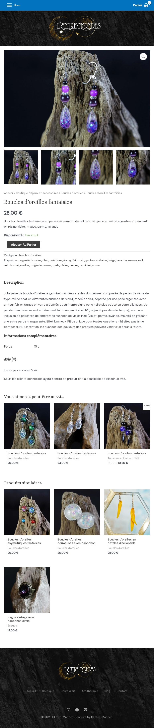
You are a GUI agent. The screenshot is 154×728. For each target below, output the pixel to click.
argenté (24, 260)
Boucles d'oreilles (72, 193)
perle (56, 265)
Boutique (22, 193)
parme (47, 265)
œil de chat (11, 265)
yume (96, 265)
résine (64, 265)
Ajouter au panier (23, 245)
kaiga (112, 260)
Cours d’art (68, 691)
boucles (36, 260)
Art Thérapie (90, 691)
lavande (122, 260)
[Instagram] (68, 710)
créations (56, 260)
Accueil (8, 193)
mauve (132, 260)
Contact (122, 691)
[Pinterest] (85, 710)
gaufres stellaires (96, 260)
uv (81, 265)
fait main (78, 260)
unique (74, 265)
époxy (67, 260)
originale (36, 265)
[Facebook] (77, 710)
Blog (107, 691)
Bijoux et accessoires (44, 193)
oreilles (24, 265)
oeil (140, 260)
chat (46, 260)
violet (87, 265)
